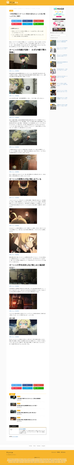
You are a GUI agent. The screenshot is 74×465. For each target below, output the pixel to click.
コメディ (59, 459)
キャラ (41, 459)
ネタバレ (14, 460)
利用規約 (58, 452)
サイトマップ (54, 452)
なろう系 (25, 459)
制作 (47, 460)
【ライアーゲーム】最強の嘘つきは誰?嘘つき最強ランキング (62, 55)
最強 (30, 462)
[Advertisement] (27, 355)
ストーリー (9, 460)
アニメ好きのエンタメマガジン (11, 454)
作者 (44, 460)
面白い (58, 462)
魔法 (64, 462)
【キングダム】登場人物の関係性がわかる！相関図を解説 (62, 41)
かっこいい (16, 459)
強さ (25, 462)
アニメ (33, 459)
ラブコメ (32, 460)
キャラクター (45, 459)
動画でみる (51, 460)
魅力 (61, 462)
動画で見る (56, 460)
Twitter (34, 445)
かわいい (21, 459)
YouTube (30, 445)
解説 (55, 462)
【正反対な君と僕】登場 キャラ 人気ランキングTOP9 (62, 77)
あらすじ (11, 459)
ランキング (37, 460)
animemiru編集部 (22, 428)
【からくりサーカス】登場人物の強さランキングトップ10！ (62, 48)
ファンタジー (27, 460)
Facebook (38, 445)
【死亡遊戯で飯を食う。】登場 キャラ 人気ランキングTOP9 (62, 70)
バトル (18, 460)
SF (8, 459)
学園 (15, 462)
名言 (9, 462)
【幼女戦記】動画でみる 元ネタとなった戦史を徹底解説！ (29, 398)
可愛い (61, 460)
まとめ (29, 459)
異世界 (34, 462)
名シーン (64, 460)
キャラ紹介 (51, 459)
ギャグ (55, 459)
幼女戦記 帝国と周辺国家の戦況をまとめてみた (27, 419)
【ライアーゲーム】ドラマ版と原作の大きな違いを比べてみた (62, 91)
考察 (52, 462)
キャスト (36, 459)
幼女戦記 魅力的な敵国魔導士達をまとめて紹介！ (27, 405)
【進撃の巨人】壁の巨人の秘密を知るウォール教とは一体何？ (62, 105)
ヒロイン (22, 460)
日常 (27, 462)
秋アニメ (41, 462)
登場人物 (37, 462)
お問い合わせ (63, 452)
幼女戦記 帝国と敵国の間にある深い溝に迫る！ (27, 412)
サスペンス (64, 459)
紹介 (45, 462)
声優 (12, 462)
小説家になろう (20, 462)
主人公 (41, 460)
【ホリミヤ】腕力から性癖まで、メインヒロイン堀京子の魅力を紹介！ (62, 84)
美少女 (49, 462)
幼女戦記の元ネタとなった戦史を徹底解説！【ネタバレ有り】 (62, 98)
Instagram (43, 445)
